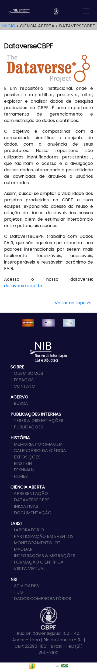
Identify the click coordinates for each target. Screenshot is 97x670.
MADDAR (23, 549)
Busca (21, 403)
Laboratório (29, 530)
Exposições (27, 457)
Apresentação (31, 493)
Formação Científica (39, 562)
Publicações (28, 427)
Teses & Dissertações (38, 420)
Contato (24, 386)
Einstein (23, 463)
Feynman (24, 470)
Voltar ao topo (71, 303)
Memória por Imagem (38, 444)
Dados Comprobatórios (42, 598)
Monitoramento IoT (37, 543)
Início (8, 26)
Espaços (24, 380)
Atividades (26, 586)
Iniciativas (26, 506)
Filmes (21, 476)
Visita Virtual (29, 568)
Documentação (32, 513)
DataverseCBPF (32, 500)
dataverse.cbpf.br (23, 286)
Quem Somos (28, 373)
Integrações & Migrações (44, 556)
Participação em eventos (44, 536)
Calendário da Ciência (40, 450)
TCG (18, 592)
